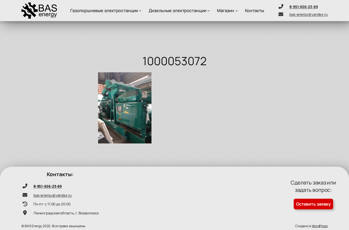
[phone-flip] (280, 6)
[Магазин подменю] (236, 10)
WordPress (320, 226)
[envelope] (280, 14)
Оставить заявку (313, 204)
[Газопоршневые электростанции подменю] (140, 10)
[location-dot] (24, 212)
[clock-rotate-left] (24, 203)
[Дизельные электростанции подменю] (208, 10)
